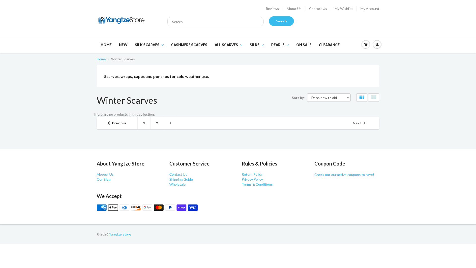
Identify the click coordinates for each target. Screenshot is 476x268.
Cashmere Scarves (189, 45)
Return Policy (252, 174)
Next (357, 123)
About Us (294, 8)
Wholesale (177, 184)
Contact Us (318, 8)
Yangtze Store (120, 234)
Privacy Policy (252, 179)
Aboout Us (105, 174)
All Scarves (226, 45)
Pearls (278, 45)
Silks (255, 45)
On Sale (303, 45)
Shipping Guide (181, 179)
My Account (369, 8)
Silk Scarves (147, 45)
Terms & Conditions (257, 184)
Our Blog (104, 179)
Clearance (329, 45)
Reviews (272, 8)
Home (106, 45)
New (123, 45)
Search (281, 21)
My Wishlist (344, 8)
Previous (119, 123)
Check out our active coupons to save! (344, 174)
